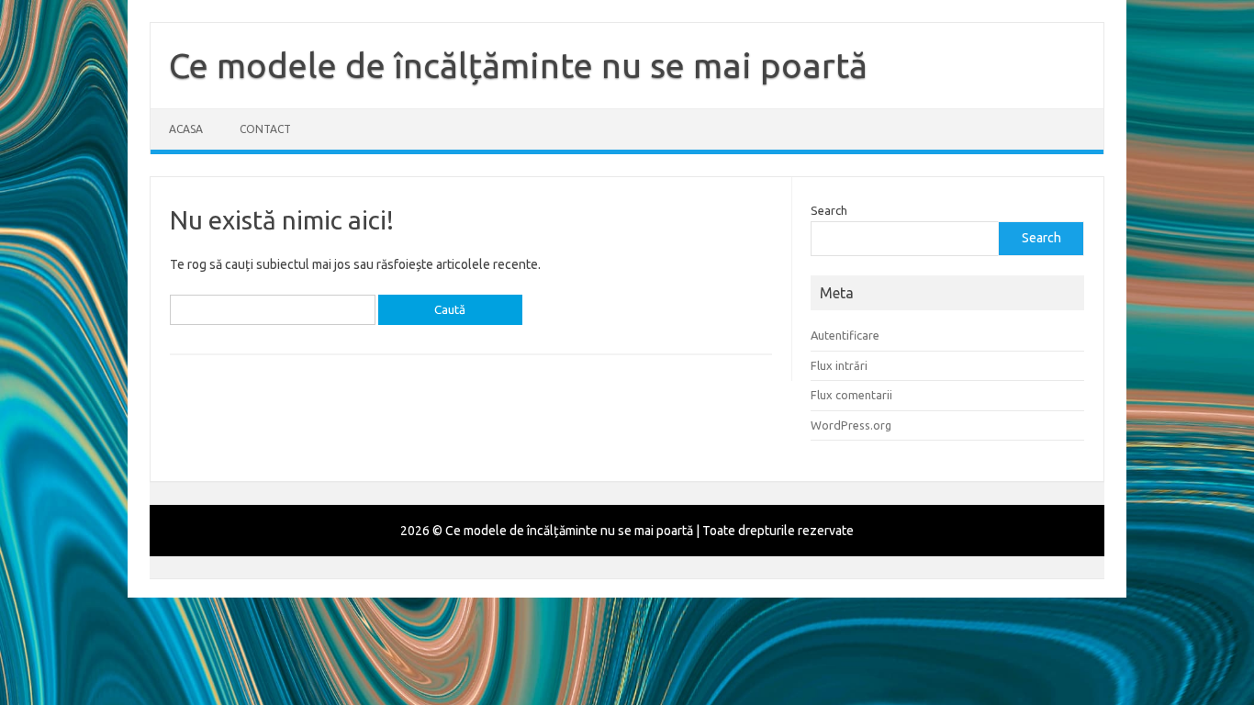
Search (829, 210)
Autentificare (845, 335)
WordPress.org (851, 425)
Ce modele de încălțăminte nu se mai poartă (518, 65)
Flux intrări (839, 365)
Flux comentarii (851, 394)
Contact (265, 129)
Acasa (186, 129)
